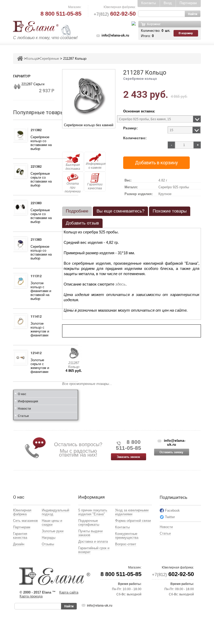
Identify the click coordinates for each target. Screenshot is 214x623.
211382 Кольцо (37, 130)
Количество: (135, 138)
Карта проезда (31, 596)
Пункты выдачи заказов (90, 533)
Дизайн (18, 544)
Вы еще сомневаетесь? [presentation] (120, 211)
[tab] (77, 211)
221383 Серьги (37, 203)
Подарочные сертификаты (88, 523)
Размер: (130, 128)
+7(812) (115, 14)
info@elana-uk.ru (115, 35)
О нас (22, 394)
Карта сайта (68, 592)
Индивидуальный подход (55, 512)
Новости (24, 408)
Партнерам (188, 3)
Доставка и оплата (93, 541)
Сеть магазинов (25, 521)
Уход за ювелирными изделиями (131, 512)
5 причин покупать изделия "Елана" (92, 512)
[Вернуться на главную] (20, 59)
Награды (48, 538)
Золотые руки (52, 531)
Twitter (170, 517)
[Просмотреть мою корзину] (186, 33)
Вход (168, 3)
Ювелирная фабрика (22, 512)
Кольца (32, 59)
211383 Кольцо (37, 240)
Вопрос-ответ (125, 544)
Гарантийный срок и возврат (93, 550)
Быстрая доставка (73, 167)
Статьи (23, 416)
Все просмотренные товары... (87, 384)
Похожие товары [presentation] (170, 211)
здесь (120, 284)
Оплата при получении (73, 186)
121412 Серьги (37, 353)
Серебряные (49, 59)
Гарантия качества (20, 536)
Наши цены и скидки (52, 523)
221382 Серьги (37, 167)
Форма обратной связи (133, 521)
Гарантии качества (95, 186)
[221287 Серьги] (17, 86)
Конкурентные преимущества (126, 536)
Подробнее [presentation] (77, 211)
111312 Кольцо (37, 276)
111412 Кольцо (37, 317)
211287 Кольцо (73, 365)
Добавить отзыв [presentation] (82, 223)
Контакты (148, 3)
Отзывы (48, 544)
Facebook (172, 510)
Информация (28, 401)
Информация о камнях (95, 166)
